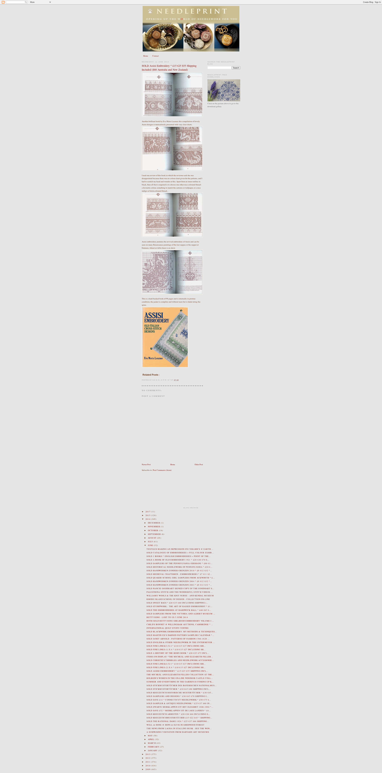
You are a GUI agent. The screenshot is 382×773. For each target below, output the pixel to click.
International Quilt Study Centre (168, 628)
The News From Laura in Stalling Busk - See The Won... (179, 728)
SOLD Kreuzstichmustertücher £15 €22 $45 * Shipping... (179, 717)
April (151, 739)
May (150, 735)
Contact (155, 55)
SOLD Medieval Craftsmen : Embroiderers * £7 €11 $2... (179, 574)
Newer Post (146, 464)
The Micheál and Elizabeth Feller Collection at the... (180, 674)
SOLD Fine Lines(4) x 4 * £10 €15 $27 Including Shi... (176, 663)
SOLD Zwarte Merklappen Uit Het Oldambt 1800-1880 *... (180, 707)
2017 (148, 511)
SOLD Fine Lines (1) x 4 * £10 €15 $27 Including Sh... (176, 649)
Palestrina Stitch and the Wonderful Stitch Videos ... (180, 592)
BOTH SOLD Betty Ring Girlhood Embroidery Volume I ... (180, 620)
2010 (148, 765)
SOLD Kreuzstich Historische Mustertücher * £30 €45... (180, 692)
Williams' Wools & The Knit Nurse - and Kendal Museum (180, 595)
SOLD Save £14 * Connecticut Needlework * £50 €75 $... (179, 699)
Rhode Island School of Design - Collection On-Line (178, 599)
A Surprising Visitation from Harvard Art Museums (178, 732)
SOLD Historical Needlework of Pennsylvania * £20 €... (179, 567)
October (153, 530)
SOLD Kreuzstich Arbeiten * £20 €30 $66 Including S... (178, 714)
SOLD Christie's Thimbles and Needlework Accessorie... (180, 660)
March (152, 743)
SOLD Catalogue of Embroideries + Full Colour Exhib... (180, 552)
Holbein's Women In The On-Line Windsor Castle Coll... (180, 678)
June (151, 545)
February (154, 746)
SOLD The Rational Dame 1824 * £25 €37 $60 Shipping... (178, 721)
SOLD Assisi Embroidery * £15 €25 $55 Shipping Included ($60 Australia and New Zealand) (169, 67)
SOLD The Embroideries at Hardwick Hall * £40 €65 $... (179, 610)
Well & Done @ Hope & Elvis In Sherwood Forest (175, 724)
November (154, 526)
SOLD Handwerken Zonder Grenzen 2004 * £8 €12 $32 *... (179, 581)
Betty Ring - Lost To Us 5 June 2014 (167, 617)
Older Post (199, 464)
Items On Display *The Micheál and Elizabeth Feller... (180, 656)
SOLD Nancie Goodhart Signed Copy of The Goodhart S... (180, 588)
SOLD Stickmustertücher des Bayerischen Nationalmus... (182, 685)
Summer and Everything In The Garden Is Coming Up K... (180, 681)
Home (145, 55)
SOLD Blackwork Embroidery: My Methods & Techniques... (182, 631)
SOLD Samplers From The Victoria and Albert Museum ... (181, 613)
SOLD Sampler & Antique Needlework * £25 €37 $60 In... (179, 703)
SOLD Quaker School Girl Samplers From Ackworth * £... (181, 577)
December (154, 522)
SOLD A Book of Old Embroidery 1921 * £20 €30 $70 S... (178, 559)
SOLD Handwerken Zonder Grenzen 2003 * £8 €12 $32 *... (179, 584)
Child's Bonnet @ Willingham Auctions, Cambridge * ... (180, 624)
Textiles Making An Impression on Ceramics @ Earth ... (180, 549)
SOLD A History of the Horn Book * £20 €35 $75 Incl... (178, 653)
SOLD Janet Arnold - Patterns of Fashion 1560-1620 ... (178, 638)
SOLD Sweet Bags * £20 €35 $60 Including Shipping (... (177, 602)
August (152, 537)
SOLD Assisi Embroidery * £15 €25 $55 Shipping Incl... (177, 671)
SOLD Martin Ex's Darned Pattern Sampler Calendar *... (180, 635)
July (151, 541)
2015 (148, 515)
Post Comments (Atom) (162, 470)
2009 (148, 769)
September (155, 534)
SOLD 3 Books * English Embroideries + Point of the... (179, 556)
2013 (148, 754)
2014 (148, 519)
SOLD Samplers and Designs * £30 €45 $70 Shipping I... (177, 696)
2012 (148, 758)
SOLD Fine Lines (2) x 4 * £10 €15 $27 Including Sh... (176, 667)
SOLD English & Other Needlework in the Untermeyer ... (181, 642)
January (153, 750)
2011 (148, 761)
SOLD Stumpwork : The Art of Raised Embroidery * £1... (179, 606)
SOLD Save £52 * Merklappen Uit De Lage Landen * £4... (179, 710)
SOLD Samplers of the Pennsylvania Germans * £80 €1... (179, 563)
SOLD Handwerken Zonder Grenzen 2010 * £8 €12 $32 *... (179, 570)
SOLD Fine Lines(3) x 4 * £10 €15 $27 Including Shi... (176, 646)
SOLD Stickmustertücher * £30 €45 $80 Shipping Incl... (179, 689)
